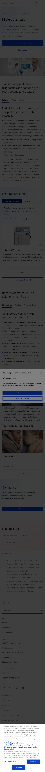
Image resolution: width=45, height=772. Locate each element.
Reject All (33, 762)
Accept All (19, 767)
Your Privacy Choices (10, 761)
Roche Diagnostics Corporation (15, 743)
